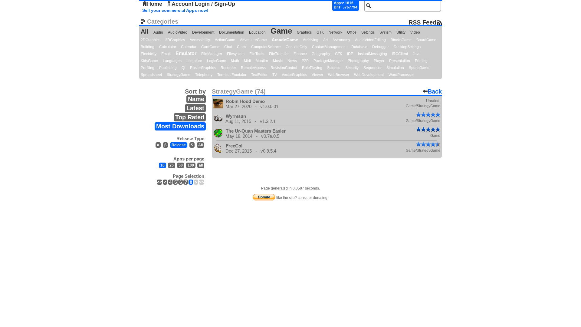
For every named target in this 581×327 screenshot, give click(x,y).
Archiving (310, 40)
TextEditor (259, 75)
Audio (158, 32)
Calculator (167, 47)
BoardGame (426, 40)
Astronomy (341, 40)
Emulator (186, 53)
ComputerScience (266, 47)
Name (196, 99)
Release (179, 145)
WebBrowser (338, 75)
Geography (321, 54)
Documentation (231, 32)
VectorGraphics (294, 75)
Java (417, 54)
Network (335, 32)
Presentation (399, 61)
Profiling (147, 68)
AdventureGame (253, 40)
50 (181, 165)
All (145, 31)
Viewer (317, 75)
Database (359, 47)
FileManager (211, 54)
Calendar (188, 47)
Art (325, 40)
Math (235, 61)
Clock (241, 47)
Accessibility (200, 40)
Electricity (148, 54)
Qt (183, 68)
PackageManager (328, 61)
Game (281, 30)
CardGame (210, 47)
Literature (194, 61)
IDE (350, 54)
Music (278, 61)
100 (191, 165)
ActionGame (225, 40)
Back (435, 91)
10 (162, 165)
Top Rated (189, 117)
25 (171, 165)
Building (147, 47)
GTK (320, 32)
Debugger (380, 47)
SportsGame (419, 68)
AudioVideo (177, 32)
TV (274, 75)
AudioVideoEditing (370, 40)
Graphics (304, 32)
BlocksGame (401, 40)
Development (203, 32)
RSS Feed (422, 22)
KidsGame (149, 61)
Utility (400, 32)
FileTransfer (279, 54)
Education (257, 32)
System (385, 32)
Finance (300, 54)
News (292, 61)
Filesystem (236, 54)
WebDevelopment (369, 75)
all (201, 165)
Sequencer (372, 68)
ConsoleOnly (296, 47)
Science (333, 68)
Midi (247, 61)
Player (379, 61)
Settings (368, 32)
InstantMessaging (372, 54)
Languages (172, 61)
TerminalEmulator (231, 75)
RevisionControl (284, 68)
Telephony (203, 75)
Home (154, 4)
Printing (421, 61)
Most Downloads (180, 126)
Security (352, 68)
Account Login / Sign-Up (203, 4)
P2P (305, 61)
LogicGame (216, 61)
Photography (358, 61)
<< (159, 182)
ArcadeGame (285, 39)
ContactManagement (329, 47)
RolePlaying (312, 68)
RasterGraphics (203, 68)
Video (415, 32)
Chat (228, 47)
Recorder (228, 68)
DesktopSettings (407, 47)
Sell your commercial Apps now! (175, 10)
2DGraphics (150, 40)
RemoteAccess (253, 68)
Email (166, 54)
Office (351, 32)
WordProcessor (401, 75)
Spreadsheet (151, 75)
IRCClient (400, 54)
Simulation (395, 68)
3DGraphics (175, 40)
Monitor (262, 61)
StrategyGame (178, 75)
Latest (195, 108)
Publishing (168, 68)
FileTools (256, 54)
